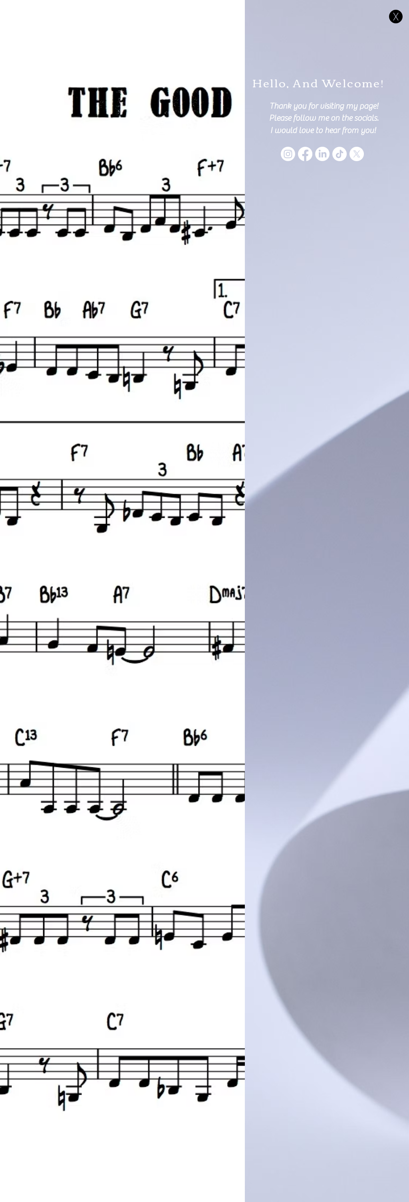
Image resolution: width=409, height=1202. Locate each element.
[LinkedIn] (322, 154)
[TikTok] (339, 154)
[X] (356, 154)
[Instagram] (288, 154)
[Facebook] (305, 154)
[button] (396, 16)
